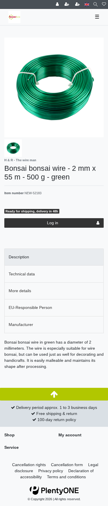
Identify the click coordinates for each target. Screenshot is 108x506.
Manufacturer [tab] (21, 324)
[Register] (67, 4)
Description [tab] (19, 257)
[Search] (95, 4)
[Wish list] (104, 4)
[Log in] (58, 4)
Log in (52, 222)
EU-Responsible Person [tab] (30, 307)
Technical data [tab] (22, 274)
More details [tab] (20, 290)
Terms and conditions (66, 477)
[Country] (87, 4)
